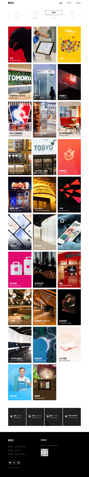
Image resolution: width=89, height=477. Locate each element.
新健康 (72, 12)
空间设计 (53, 18)
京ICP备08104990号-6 (15, 467)
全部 (72, 18)
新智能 (17, 12)
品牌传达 (35, 18)
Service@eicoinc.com (20, 446)
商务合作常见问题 (20, 454)
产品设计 (16, 18)
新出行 (35, 12)
